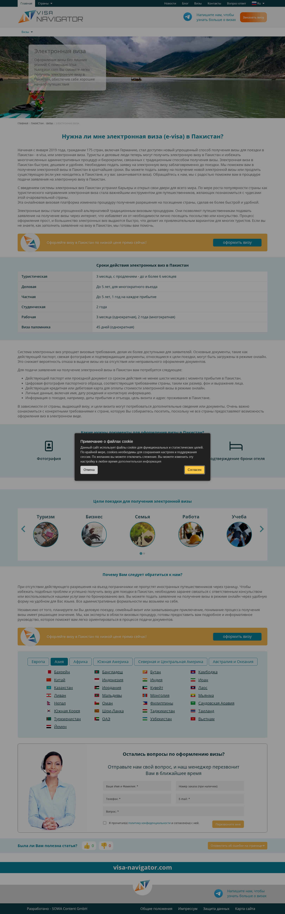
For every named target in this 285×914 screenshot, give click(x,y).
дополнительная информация (139, 461)
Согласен (194, 469)
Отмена (89, 469)
